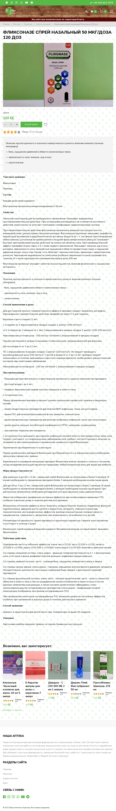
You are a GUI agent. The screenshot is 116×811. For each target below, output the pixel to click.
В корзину (31, 124)
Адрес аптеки (10, 778)
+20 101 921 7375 (103, 2)
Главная (7, 769)
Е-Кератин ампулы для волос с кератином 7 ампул (33, 689)
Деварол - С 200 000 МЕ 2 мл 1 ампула (56, 686)
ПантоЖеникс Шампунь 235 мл (101, 686)
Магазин (7, 773)
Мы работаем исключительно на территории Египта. (58, 19)
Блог (5, 783)
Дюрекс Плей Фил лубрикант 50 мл (80, 686)
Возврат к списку (12, 710)
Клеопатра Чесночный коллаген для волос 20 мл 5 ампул (11, 689)
